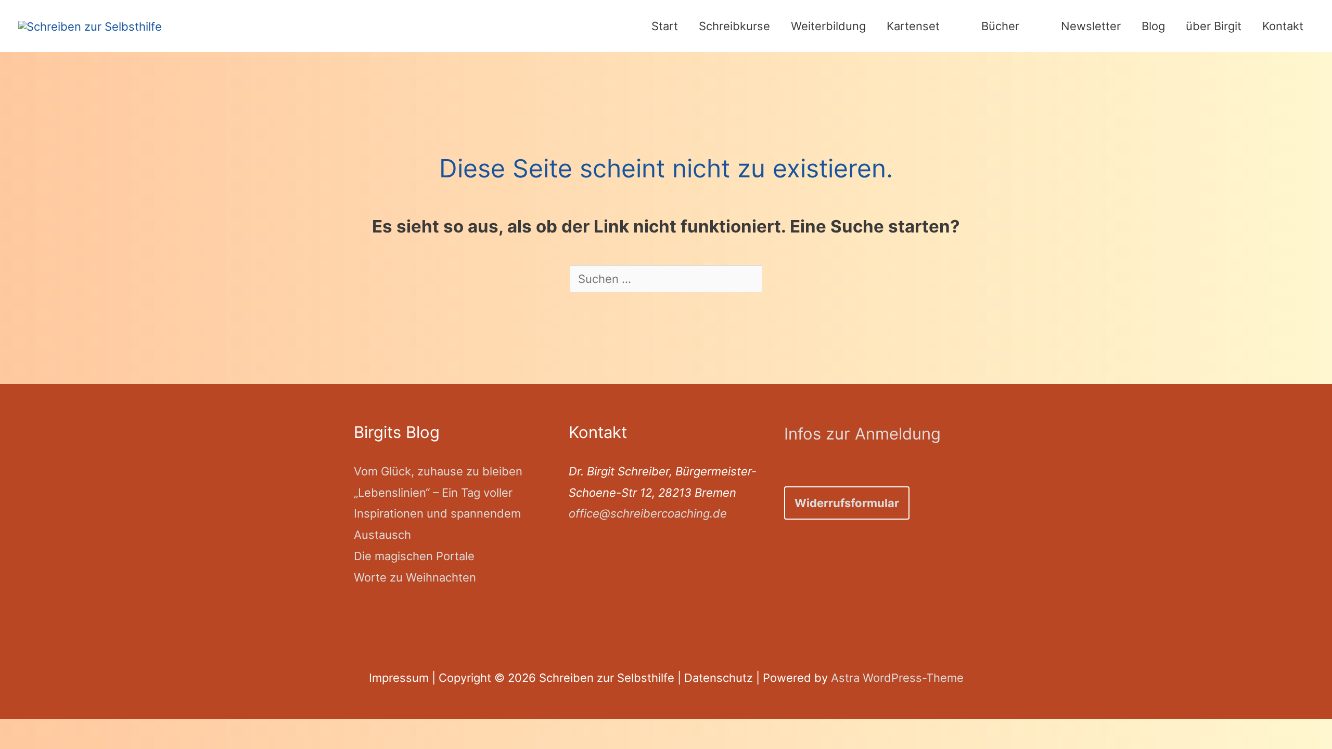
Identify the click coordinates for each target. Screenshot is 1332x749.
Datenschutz (718, 678)
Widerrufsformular (847, 503)
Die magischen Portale (414, 556)
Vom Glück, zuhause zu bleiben (438, 471)
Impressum (399, 678)
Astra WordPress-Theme (897, 678)
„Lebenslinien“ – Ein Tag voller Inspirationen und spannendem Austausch (437, 514)
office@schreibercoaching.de (648, 513)
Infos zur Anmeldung (862, 433)
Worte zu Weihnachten (415, 577)
